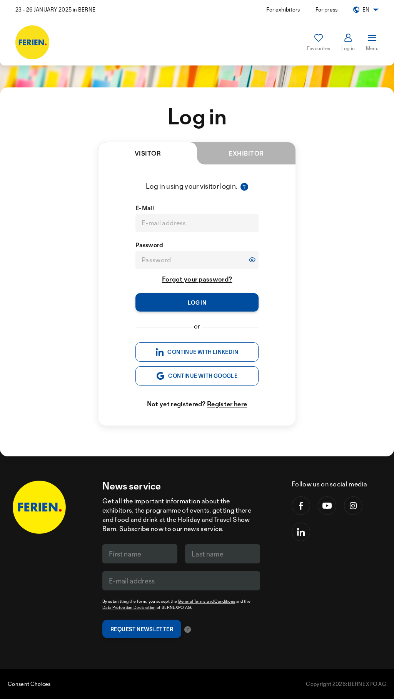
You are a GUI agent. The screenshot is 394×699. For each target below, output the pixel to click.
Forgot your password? (197, 279)
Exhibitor (246, 153)
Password (149, 244)
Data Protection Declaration (129, 607)
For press (327, 9)
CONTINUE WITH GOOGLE (202, 375)
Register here (227, 404)
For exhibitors (283, 9)
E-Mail (144, 208)
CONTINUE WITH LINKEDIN (202, 352)
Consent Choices (29, 684)
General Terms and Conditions (206, 601)
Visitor (148, 153)
